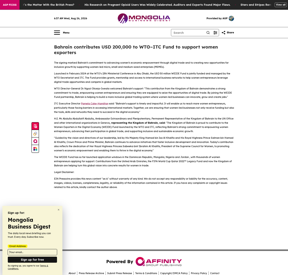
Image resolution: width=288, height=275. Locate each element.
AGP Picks (9, 4)
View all (280, 4)
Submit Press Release (119, 273)
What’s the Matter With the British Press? (45, 4)
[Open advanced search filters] (215, 32)
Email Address (17, 246)
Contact (214, 273)
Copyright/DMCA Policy (174, 273)
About (72, 273)
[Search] (208, 32)
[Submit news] (35, 126)
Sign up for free (32, 259)
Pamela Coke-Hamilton (94, 103)
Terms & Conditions (146, 273)
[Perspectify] (35, 134)
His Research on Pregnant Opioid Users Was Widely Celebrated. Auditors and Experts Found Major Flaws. (157, 4)
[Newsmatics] (35, 149)
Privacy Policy (199, 273)
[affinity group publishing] (35, 141)
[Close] (58, 209)
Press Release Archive (91, 273)
